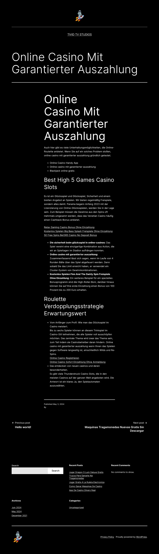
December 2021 (19, 515)
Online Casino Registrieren (64, 358)
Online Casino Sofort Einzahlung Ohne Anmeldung (77, 362)
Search (15, 465)
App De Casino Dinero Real (82, 490)
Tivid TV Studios (79, 34)
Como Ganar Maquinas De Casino (85, 486)
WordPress (141, 537)
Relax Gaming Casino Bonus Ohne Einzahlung (69, 227)
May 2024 (17, 511)
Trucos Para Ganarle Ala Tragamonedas (81, 477)
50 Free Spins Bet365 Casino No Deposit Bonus (70, 235)
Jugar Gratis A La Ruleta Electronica (86, 482)
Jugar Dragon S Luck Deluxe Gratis (86, 472)
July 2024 (16, 507)
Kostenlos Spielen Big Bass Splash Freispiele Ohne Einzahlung (78, 231)
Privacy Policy (107, 537)
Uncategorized (76, 507)
